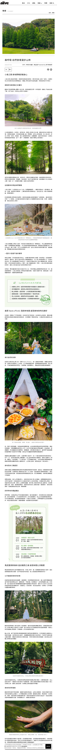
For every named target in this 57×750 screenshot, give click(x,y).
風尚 (23, 3)
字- (6, 69)
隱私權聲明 (24, 746)
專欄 (45, 3)
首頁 (50, 12)
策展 (39, 3)
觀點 (33, 3)
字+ (10, 69)
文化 (28, 3)
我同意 (48, 746)
